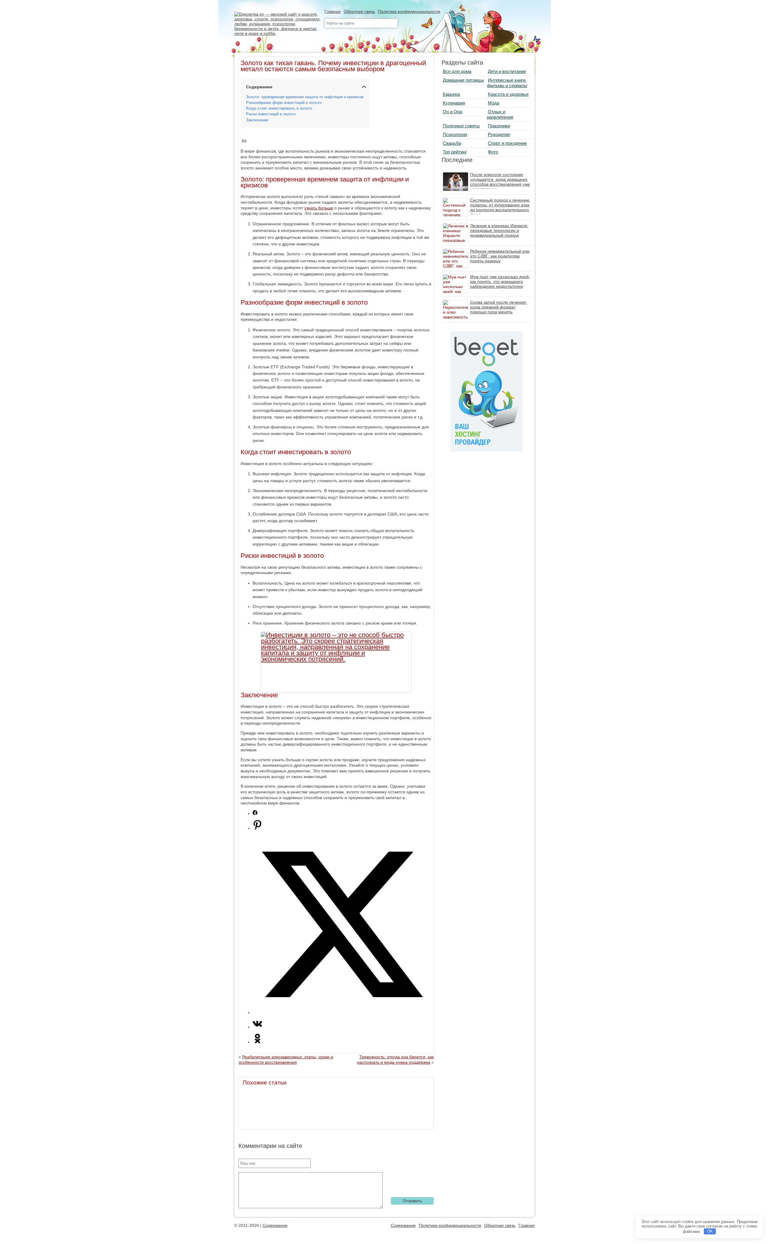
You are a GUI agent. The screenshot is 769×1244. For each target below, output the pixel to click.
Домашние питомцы (463, 80)
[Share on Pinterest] (257, 828)
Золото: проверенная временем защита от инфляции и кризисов (304, 97)
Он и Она (452, 111)
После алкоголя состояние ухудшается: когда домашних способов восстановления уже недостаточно (500, 181)
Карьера (451, 94)
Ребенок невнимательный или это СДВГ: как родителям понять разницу (500, 256)
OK (710, 1231)
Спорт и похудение (507, 143)
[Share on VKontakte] (257, 1027)
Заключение (257, 120)
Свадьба (452, 143)
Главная (332, 11)
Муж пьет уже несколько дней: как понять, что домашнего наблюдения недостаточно (500, 281)
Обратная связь (359, 11)
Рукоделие (499, 134)
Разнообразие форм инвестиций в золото (283, 103)
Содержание (275, 1225)
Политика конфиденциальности (409, 11)
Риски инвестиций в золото (271, 114)
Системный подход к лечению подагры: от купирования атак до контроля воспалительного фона (500, 207)
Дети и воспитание (507, 71)
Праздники (499, 125)
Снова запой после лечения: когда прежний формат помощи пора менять (498, 307)
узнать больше (318, 207)
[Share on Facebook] (255, 813)
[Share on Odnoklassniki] (257, 1041)
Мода (493, 102)
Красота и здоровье (508, 94)
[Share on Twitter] (342, 1012)
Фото (493, 151)
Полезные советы (461, 125)
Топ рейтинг (455, 151)
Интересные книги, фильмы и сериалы (507, 83)
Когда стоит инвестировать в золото (279, 108)
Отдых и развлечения (500, 114)
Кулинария (454, 102)
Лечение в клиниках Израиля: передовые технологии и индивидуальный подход (499, 230)
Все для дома (457, 71)
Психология (455, 134)
